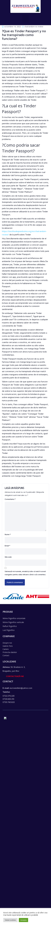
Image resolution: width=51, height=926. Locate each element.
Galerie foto (8, 646)
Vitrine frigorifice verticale (13, 622)
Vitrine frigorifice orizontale (14, 618)
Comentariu (10, 499)
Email (7, 546)
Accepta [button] (23, 920)
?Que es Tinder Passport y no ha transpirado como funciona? (24, 35)
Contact (6, 655)
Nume (8, 534)
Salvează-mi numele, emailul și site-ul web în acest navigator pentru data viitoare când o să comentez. (25, 573)
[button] (25, 19)
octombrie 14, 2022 (12, 26)
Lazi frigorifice (9, 630)
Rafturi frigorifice (10, 626)
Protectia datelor (10, 652)
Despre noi (7, 643)
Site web (8, 557)
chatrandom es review (33, 26)
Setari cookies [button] (10, 920)
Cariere (6, 649)
